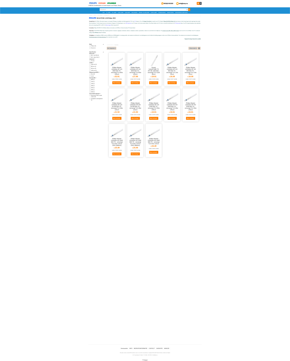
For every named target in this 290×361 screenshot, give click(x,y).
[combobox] (111, 48)
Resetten (116, 44)
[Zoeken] (189, 9)
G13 (135, 21)
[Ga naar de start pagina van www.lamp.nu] (105, 3)
